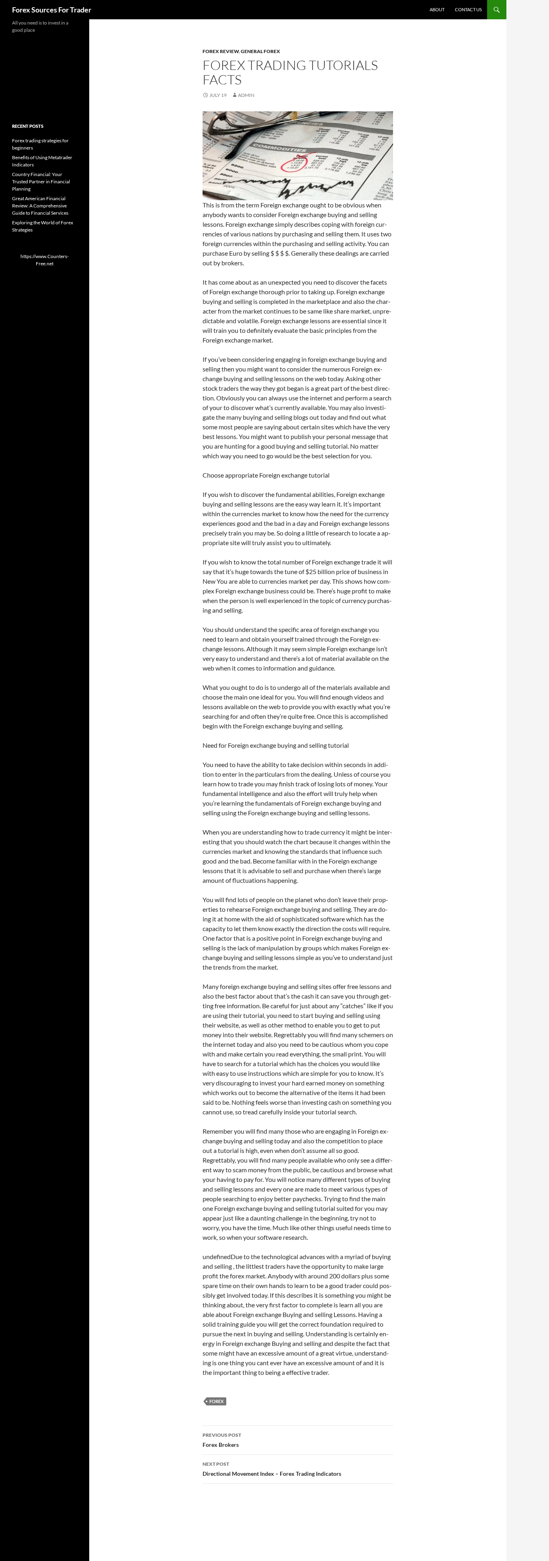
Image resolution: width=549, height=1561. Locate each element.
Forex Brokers (222, 1440)
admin (246, 95)
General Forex (260, 51)
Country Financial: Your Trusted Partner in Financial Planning (41, 181)
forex (216, 1401)
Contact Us (468, 9)
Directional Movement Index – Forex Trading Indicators (272, 1469)
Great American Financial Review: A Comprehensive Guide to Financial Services (40, 205)
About (437, 9)
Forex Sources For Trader (51, 9)
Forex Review (221, 51)
